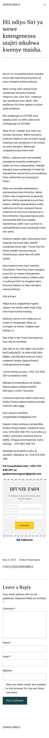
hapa (21, 405)
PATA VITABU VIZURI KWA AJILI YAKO (7, 8)
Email (7, 656)
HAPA (6, 439)
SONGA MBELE (11, 727)
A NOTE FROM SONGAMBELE (18, 566)
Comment (9, 608)
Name (7, 642)
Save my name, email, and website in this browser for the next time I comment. (26, 688)
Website (7, 670)
